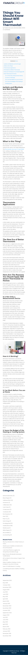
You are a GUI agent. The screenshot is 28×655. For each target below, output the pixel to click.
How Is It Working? (10, 77)
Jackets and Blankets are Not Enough (12, 64)
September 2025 (7, 580)
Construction (6, 509)
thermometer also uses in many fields (14, 149)
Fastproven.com (8, 28)
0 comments (6, 29)
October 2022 (6, 610)
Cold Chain (6, 507)
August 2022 (6, 615)
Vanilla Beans (6, 525)
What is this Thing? (8, 66)
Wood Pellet (6, 532)
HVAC (23, 28)
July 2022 (5, 617)
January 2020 (6, 631)
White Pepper (6, 530)
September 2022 (7, 612)
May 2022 (5, 622)
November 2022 (7, 608)
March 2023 (6, 601)
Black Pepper (6, 498)
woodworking (6, 535)
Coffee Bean (6, 505)
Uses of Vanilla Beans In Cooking (11, 566)
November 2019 (7, 636)
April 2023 (5, 599)
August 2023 (6, 589)
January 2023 (6, 603)
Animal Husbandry (8, 495)
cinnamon (5, 502)
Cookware (5, 512)
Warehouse (6, 528)
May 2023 (5, 596)
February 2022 (6, 629)
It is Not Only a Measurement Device (14, 75)
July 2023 (5, 592)
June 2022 (5, 619)
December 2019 (7, 633)
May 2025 (5, 583)
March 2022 (6, 626)
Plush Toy (5, 518)
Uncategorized (7, 523)
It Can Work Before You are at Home (14, 79)
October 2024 (6, 585)
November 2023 (7, 587)
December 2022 (7, 606)
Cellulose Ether (7, 500)
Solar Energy (6, 521)
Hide (16, 61)
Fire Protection (6, 514)
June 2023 (5, 594)
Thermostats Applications (10, 67)
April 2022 (5, 624)
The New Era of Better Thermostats (12, 69)
